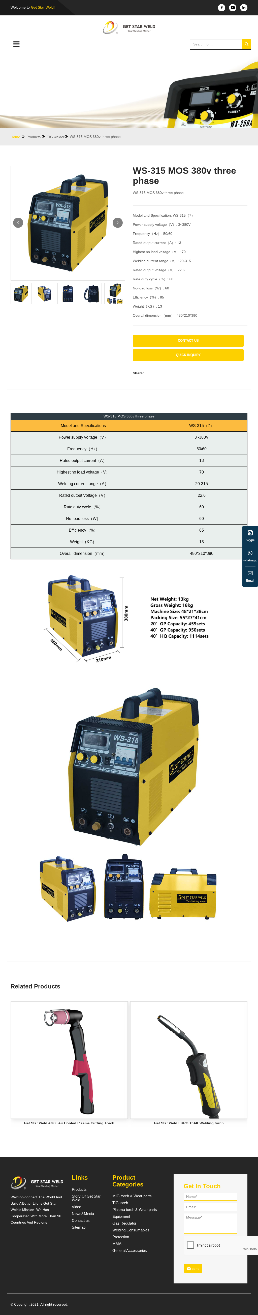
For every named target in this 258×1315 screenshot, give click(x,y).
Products (34, 137)
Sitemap (78, 1227)
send (195, 1269)
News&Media (83, 1214)
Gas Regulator (124, 1223)
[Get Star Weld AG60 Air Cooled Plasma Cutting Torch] (69, 1060)
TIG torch (120, 1203)
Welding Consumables (130, 1230)
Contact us (188, 340)
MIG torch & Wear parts (132, 1196)
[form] (210, 1234)
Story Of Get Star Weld (86, 1198)
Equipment (121, 1216)
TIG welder (55, 137)
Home (16, 137)
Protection (120, 1237)
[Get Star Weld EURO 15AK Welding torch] (188, 1060)
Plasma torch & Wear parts (134, 1210)
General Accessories (129, 1251)
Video (76, 1207)
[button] (118, 223)
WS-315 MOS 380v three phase (95, 137)
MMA (116, 1244)
